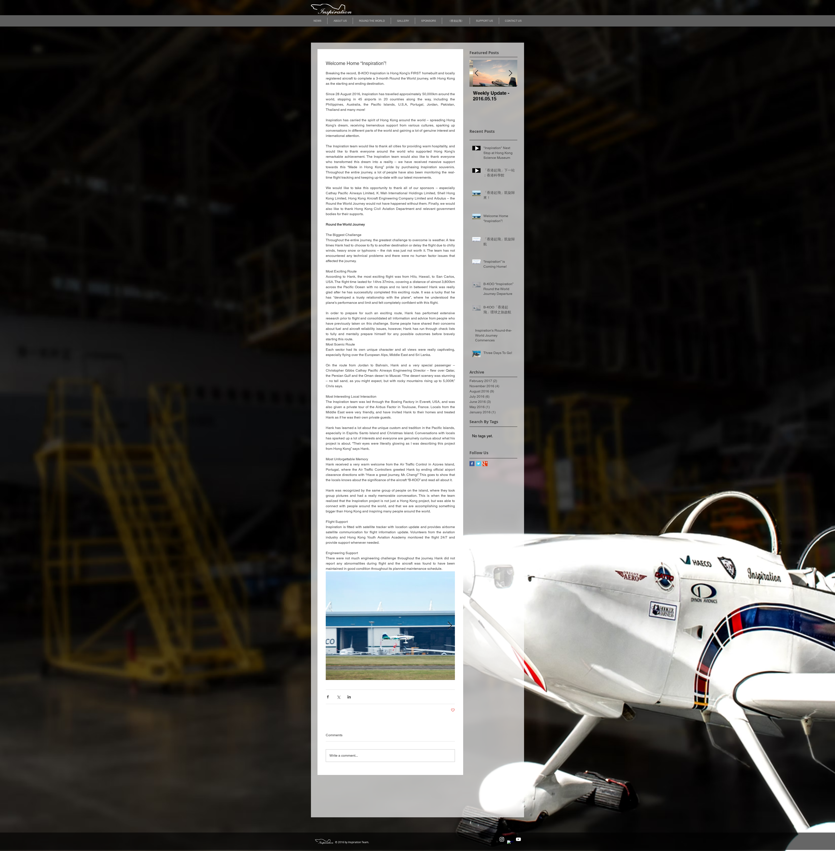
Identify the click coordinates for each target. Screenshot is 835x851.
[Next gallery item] (449, 626)
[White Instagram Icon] (502, 839)
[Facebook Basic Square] (471, 463)
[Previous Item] (476, 73)
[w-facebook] (510, 843)
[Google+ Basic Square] (485, 463)
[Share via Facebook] (328, 697)
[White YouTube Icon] (518, 839)
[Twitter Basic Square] (478, 463)
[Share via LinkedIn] (349, 697)
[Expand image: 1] (390, 625)
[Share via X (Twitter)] (338, 697)
